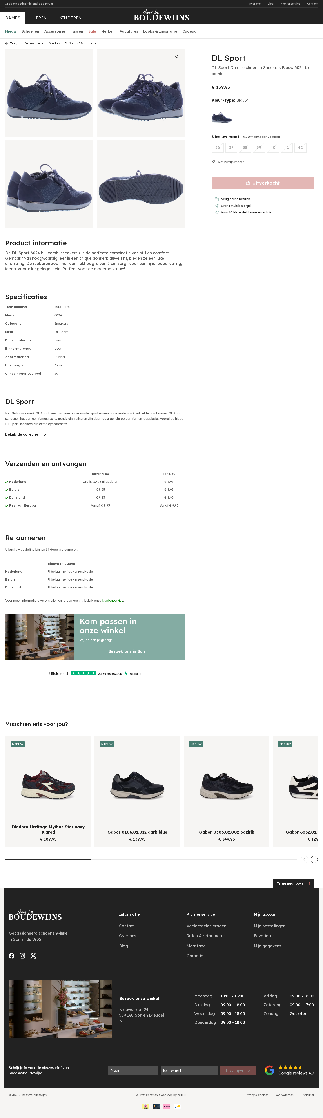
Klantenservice (290, 3)
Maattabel (197, 945)
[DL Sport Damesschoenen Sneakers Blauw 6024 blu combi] (222, 116)
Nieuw (10, 31)
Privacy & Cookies (256, 1095)
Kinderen (70, 17)
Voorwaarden (284, 1095)
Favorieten (264, 935)
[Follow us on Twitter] (33, 956)
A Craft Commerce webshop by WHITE (161, 1095)
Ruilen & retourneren (206, 935)
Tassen (77, 31)
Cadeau (189, 31)
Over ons (255, 3)
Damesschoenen (34, 43)
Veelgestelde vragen (206, 925)
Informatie (129, 914)
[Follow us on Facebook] (11, 956)
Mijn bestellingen (269, 925)
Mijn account (266, 914)
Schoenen (30, 31)
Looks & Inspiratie (160, 31)
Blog (271, 3)
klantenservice (112, 600)
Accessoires (54, 31)
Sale (92, 31)
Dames (12, 17)
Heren (40, 17)
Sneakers (54, 43)
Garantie (195, 955)
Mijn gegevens (267, 945)
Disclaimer (307, 1095)
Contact (312, 3)
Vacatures (129, 31)
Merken (107, 31)
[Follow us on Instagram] (22, 956)
